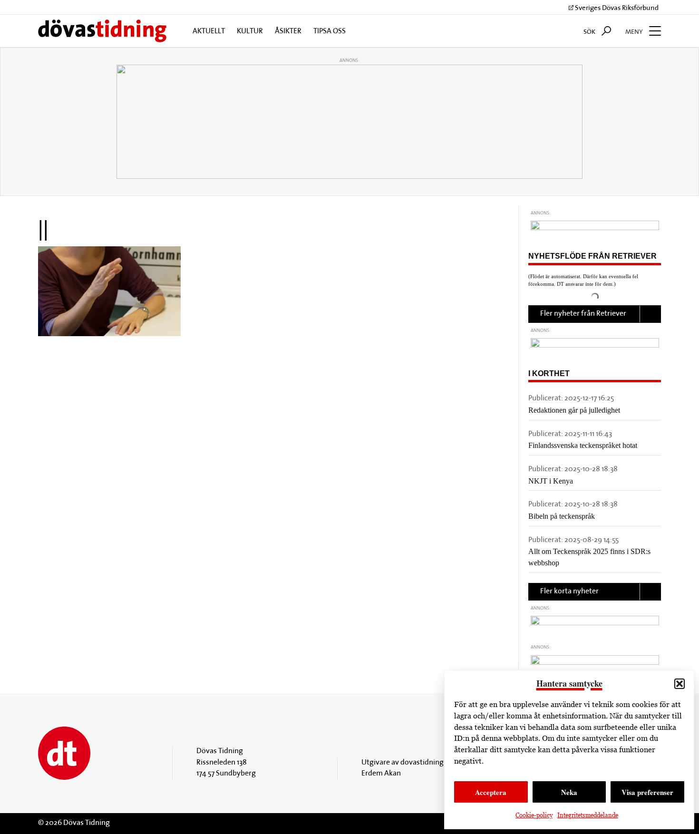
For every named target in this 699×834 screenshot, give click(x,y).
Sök (590, 32)
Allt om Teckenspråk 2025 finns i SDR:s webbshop (589, 557)
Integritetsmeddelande (587, 815)
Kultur (250, 31)
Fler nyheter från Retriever (583, 314)
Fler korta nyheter (569, 591)
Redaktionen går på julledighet (574, 410)
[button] (679, 684)
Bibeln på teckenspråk (561, 516)
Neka (569, 792)
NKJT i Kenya (550, 481)
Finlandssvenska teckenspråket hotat (582, 445)
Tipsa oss (329, 31)
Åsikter (288, 31)
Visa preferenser (647, 792)
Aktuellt (209, 31)
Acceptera (490, 792)
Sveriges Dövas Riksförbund (616, 8)
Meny (634, 32)
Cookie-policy (534, 815)
